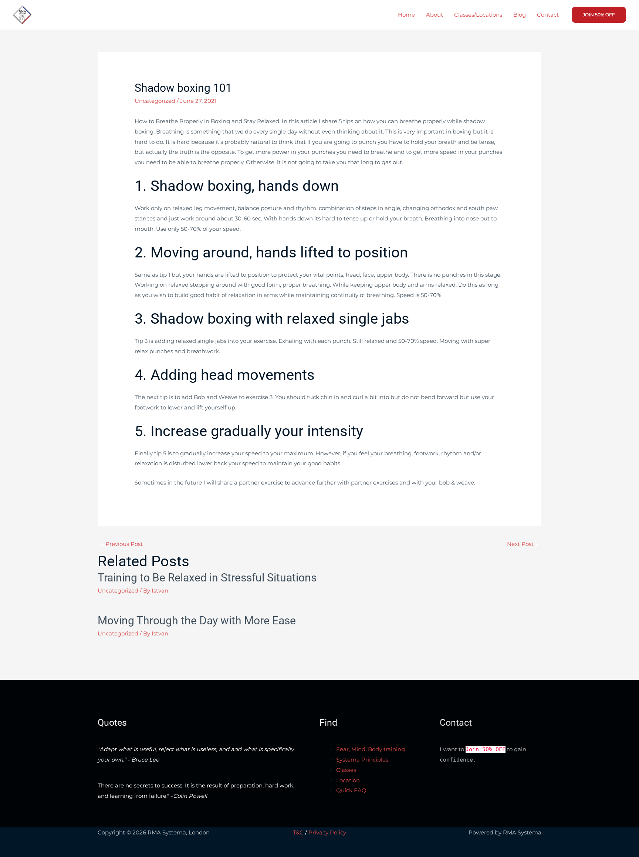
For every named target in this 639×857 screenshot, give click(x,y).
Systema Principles (362, 759)
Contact (548, 14)
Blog (519, 14)
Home (406, 14)
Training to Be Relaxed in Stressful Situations (207, 577)
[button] (599, 15)
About (434, 14)
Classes (346, 769)
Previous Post (120, 543)
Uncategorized (155, 100)
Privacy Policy (327, 832)
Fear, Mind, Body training (370, 749)
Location (348, 780)
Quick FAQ (351, 790)
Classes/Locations (478, 14)
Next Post (524, 543)
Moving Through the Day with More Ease (197, 620)
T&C (298, 832)
